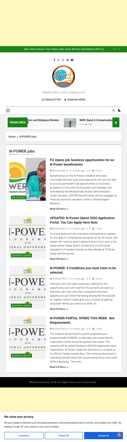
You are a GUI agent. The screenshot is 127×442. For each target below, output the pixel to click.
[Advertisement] (63, 23)
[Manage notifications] (119, 434)
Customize (23, 435)
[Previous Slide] (114, 49)
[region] (63, 427)
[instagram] (58, 60)
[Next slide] (119, 49)
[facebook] (54, 60)
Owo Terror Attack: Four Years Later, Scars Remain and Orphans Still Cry (64, 49)
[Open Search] (113, 110)
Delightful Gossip (21, 255)
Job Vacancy (18, 197)
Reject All (64, 435)
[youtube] (71, 60)
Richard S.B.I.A (60, 170)
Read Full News (58, 208)
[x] (63, 60)
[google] (67, 60)
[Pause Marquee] (115, 122)
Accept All (103, 435)
